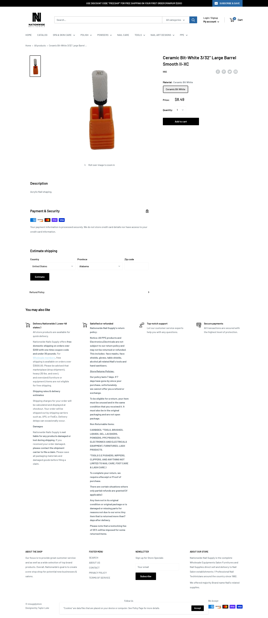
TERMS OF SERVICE (99, 577)
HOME (28, 34)
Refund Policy (37, 292)
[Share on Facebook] (218, 71)
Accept (197, 608)
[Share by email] (235, 71)
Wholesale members (44, 357)
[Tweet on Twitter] (230, 71)
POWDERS (102, 34)
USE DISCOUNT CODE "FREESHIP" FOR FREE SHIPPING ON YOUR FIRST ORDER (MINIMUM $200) (134, 3)
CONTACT (94, 567)
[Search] (193, 19)
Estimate (40, 276)
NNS (165, 71)
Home (28, 45)
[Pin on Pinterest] (224, 71)
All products (40, 45)
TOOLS (138, 34)
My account (210, 21)
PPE (182, 34)
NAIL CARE (123, 34)
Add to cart (181, 121)
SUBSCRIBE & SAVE (230, 3)
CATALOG (42, 34)
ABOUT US (94, 562)
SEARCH (93, 557)
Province (82, 259)
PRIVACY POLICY (98, 572)
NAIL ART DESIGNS (161, 34)
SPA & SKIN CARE (62, 34)
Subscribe (145, 576)
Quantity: (168, 109)
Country (34, 259)
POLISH (84, 34)
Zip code (129, 259)
